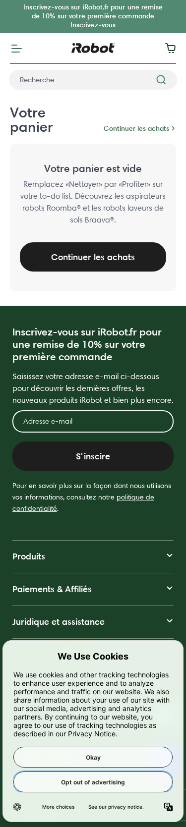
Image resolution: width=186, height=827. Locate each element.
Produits (28, 556)
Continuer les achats (136, 128)
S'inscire (93, 456)
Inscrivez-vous (93, 24)
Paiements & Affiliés (52, 589)
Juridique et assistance (58, 621)
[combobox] (93, 80)
